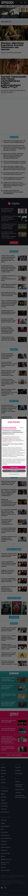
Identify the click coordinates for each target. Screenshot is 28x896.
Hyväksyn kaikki (14, 467)
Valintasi (22, 427)
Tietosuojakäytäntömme (14, 474)
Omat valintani (14, 470)
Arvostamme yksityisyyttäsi (9, 427)
